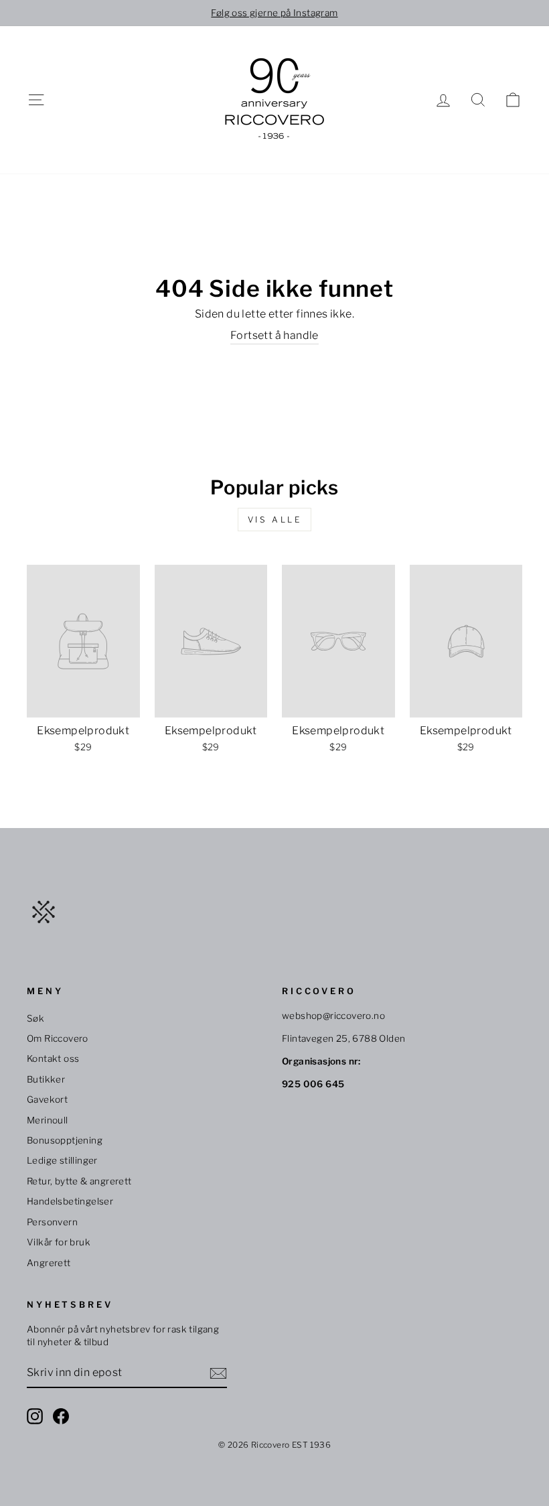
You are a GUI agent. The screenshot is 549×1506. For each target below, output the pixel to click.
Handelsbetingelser (70, 1201)
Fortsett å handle (274, 335)
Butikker (46, 1079)
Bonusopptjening (64, 1140)
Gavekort (47, 1099)
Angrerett (49, 1262)
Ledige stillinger (62, 1160)
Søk (35, 1018)
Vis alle (275, 520)
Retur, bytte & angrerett (79, 1181)
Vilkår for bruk (58, 1242)
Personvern (52, 1222)
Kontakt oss (53, 1058)
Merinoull (47, 1120)
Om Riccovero (57, 1038)
